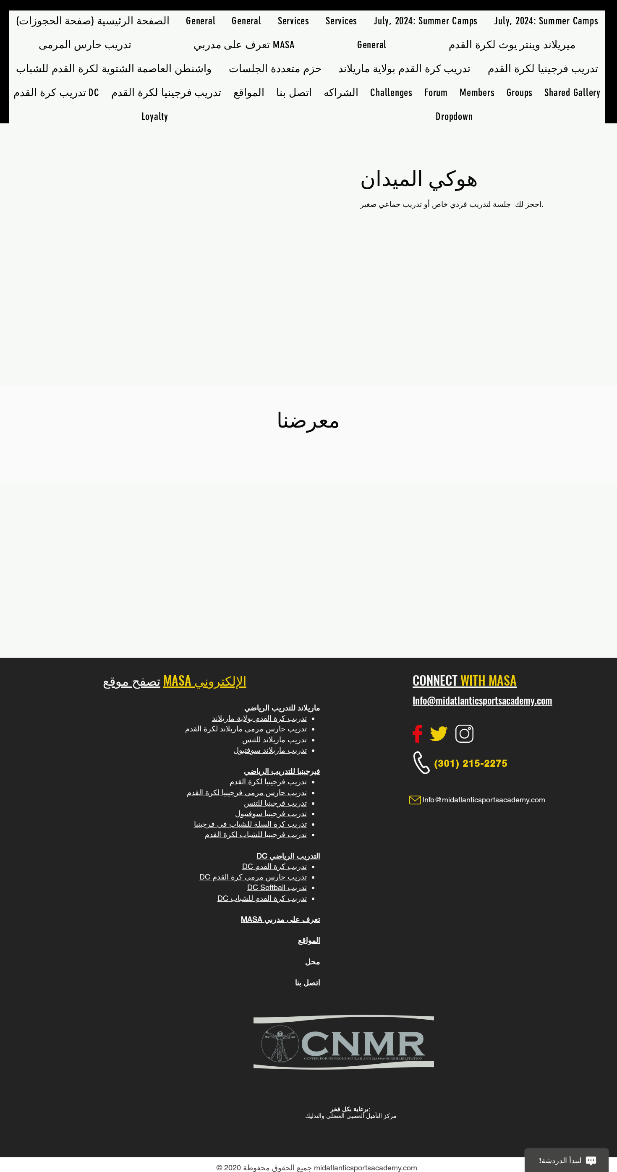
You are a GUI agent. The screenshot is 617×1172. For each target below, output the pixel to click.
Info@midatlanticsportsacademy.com (482, 700)
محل (312, 961)
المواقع (309, 940)
